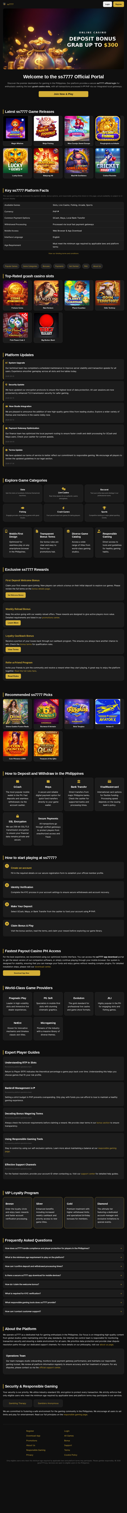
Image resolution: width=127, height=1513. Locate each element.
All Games (69, 1435)
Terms (67, 1450)
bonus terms (26, 644)
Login (107, 4)
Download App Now (21, 973)
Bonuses (46, 266)
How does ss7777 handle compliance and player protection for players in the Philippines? (47, 1248)
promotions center (50, 617)
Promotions (31, 1440)
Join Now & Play (63, 94)
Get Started (74, 266)
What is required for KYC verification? (23, 1293)
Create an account (21, 867)
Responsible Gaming (35, 1450)
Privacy (29, 1455)
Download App (33, 1435)
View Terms (13, 650)
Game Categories (30, 266)
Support (68, 1445)
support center (88, 1173)
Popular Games (11, 266)
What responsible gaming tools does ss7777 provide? (30, 1302)
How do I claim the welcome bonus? (22, 1284)
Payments (59, 266)
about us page (106, 1344)
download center (43, 966)
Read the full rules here (25, 671)
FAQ (86, 266)
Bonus (67, 1440)
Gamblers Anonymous (48, 1403)
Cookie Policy (70, 1455)
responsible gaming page (75, 1414)
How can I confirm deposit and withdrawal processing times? (34, 1266)
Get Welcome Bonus (15, 595)
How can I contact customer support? (23, 1311)
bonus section (103, 1122)
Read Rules (13, 676)
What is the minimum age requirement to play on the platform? (34, 1257)
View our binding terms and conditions (63, 253)
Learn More (13, 623)
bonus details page (41, 588)
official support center (49, 1367)
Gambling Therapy (17, 1403)
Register (118, 4)
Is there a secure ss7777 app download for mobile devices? (33, 1275)
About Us (97, 266)
